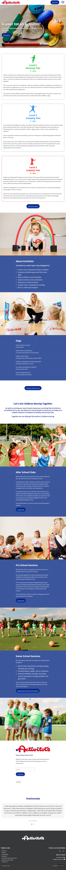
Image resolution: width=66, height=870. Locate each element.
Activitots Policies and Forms (9, 858)
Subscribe (20, 774)
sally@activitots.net (58, 859)
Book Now (55, 2)
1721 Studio (61, 865)
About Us (4, 850)
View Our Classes (33, 206)
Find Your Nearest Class (33, 388)
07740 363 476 (60, 857)
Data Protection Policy (7, 860)
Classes (4, 852)
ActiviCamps (5, 854)
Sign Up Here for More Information (28, 691)
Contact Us (21, 510)
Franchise (4, 856)
